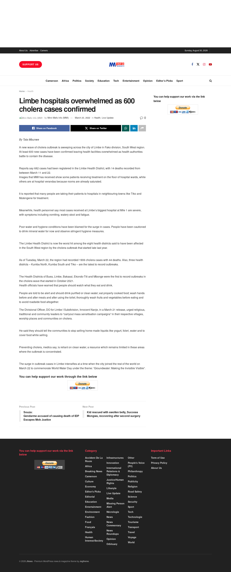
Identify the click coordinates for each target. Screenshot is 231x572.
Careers (44, 50)
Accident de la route (94, 459)
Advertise (34, 50)
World (131, 542)
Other (131, 457)
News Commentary (114, 523)
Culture (89, 481)
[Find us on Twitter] (198, 64)
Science (132, 496)
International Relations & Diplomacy (114, 471)
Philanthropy (135, 471)
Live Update (107, 117)
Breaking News (93, 471)
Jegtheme (84, 561)
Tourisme (133, 522)
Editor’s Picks (164, 81)
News (110, 517)
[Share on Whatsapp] (125, 128)
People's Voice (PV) (136, 464)
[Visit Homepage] (116, 64)
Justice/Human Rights (115, 481)
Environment (92, 511)
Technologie (135, 517)
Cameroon (52, 81)
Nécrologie (113, 511)
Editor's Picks (93, 491)
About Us (23, 50)
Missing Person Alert (115, 505)
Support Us (30, 64)
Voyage (132, 537)
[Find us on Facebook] (192, 64)
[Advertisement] (115, 23)
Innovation (113, 462)
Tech (116, 81)
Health (30, 91)
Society (89, 81)
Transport (133, 527)
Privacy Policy (159, 462)
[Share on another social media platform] (142, 128)
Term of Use (158, 457)
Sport (179, 81)
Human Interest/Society (94, 538)
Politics (77, 81)
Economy (90, 486)
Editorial (90, 496)
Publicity (133, 481)
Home (22, 91)
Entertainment (131, 81)
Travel (131, 532)
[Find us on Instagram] (204, 64)
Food (88, 522)
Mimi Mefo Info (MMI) (58, 117)
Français (90, 527)
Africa (65, 81)
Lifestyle (112, 488)
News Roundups (113, 532)
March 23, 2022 (82, 117)
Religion (132, 486)
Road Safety (135, 491)
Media (110, 498)
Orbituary (112, 544)
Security (132, 501)
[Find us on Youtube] (210, 64)
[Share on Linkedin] (134, 128)
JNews (29, 561)
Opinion (148, 81)
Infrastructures (115, 457)
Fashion (90, 517)
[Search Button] (210, 81)
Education (104, 81)
